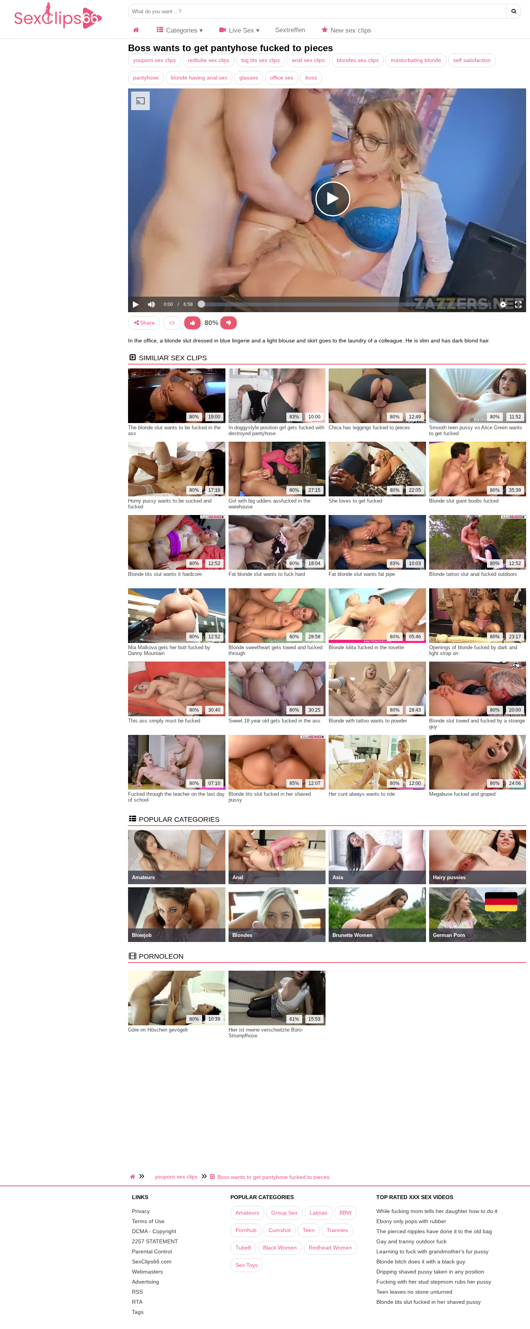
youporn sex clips (154, 60)
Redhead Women (330, 1247)
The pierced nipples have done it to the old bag (434, 1231)
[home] (133, 1176)
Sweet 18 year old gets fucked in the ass (274, 721)
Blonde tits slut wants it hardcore (165, 574)
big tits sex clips (260, 60)
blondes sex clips (358, 60)
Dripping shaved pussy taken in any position (430, 1272)
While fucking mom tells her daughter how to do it (436, 1211)
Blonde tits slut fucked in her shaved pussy (428, 1302)
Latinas (318, 1213)
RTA (137, 1302)
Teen (309, 1230)
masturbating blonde (416, 60)
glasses (248, 77)
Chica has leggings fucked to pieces (369, 427)
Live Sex (240, 30)
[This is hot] (192, 323)
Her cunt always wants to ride (362, 794)
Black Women (280, 1247)
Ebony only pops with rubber (411, 1221)
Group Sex (284, 1213)
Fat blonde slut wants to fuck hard (267, 574)
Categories (180, 30)
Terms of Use (148, 1221)
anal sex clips (308, 60)
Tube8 (243, 1247)
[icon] (136, 30)
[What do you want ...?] (514, 11)
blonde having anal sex (199, 77)
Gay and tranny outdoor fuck (411, 1241)
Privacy (141, 1211)
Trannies (337, 1230)
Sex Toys (247, 1265)
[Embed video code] (171, 323)
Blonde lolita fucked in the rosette (366, 647)
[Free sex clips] (58, 29)
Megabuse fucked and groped (462, 794)
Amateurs (247, 1213)
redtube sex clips (208, 60)
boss (311, 77)
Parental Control (152, 1251)
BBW (345, 1213)
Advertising (145, 1282)
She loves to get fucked (355, 501)
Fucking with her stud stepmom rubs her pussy (433, 1282)
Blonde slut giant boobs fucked (464, 501)
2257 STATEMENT (155, 1241)
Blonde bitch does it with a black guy (420, 1261)
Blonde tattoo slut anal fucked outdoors (473, 574)
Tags (138, 1312)
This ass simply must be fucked (164, 721)
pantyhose (146, 77)
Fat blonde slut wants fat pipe (362, 574)
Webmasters (147, 1272)
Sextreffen (290, 30)
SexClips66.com (151, 1261)
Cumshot (279, 1230)
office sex (281, 77)
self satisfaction (472, 60)
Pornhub (246, 1230)
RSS (137, 1292)
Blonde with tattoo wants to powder (368, 721)
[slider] (164, 280)
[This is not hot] (228, 323)
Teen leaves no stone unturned (414, 1292)
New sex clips (350, 30)
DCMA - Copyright (154, 1231)
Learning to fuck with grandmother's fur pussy (432, 1251)
